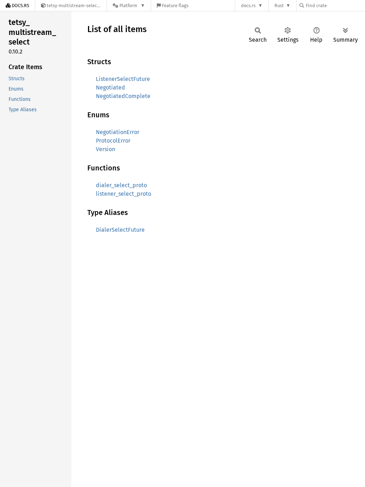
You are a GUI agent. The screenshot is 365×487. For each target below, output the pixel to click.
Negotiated (110, 87)
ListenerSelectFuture (123, 79)
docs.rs (248, 5)
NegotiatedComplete (123, 96)
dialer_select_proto (121, 185)
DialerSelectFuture (120, 229)
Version (105, 149)
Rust (279, 5)
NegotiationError (117, 132)
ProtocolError (113, 140)
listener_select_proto (123, 193)
